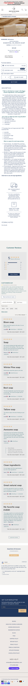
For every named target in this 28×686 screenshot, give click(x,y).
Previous (1, 27)
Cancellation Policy (14, 653)
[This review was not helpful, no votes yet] (22, 332)
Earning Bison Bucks (14, 627)
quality (11, 308)
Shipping (8, 45)
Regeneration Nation (14, 630)
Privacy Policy (14, 644)
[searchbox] (7, 302)
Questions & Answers (14, 549)
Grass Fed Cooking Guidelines (14, 624)
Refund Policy (14, 641)
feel (7, 308)
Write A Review (14, 274)
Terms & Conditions (14, 647)
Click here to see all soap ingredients (12, 175)
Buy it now (14, 82)
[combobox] (21, 314)
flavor (3, 308)
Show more (4, 312)
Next (26, 27)
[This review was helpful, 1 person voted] (20, 529)
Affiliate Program (14, 650)
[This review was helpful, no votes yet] (20, 332)
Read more (10, 522)
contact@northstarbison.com (14, 662)
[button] (2, 9)
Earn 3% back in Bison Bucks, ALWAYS (13, 1)
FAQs (14, 635)
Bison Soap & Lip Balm (9, 16)
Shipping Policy (14, 638)
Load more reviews (14, 537)
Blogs (14, 633)
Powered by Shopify (14, 679)
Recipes (14, 621)
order (16, 308)
